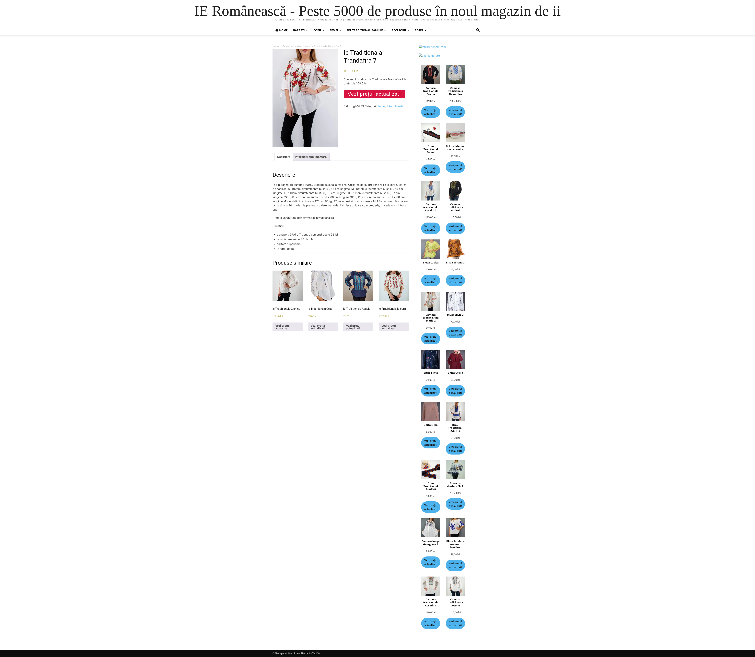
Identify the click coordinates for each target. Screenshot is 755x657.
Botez (419, 30)
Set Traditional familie (365, 30)
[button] (477, 30)
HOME (283, 30)
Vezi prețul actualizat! (374, 94)
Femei (334, 30)
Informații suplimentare (311, 156)
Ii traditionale (300, 46)
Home (276, 46)
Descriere (283, 156)
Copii (317, 30)
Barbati (299, 30)
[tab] (283, 157)
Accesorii (398, 30)
